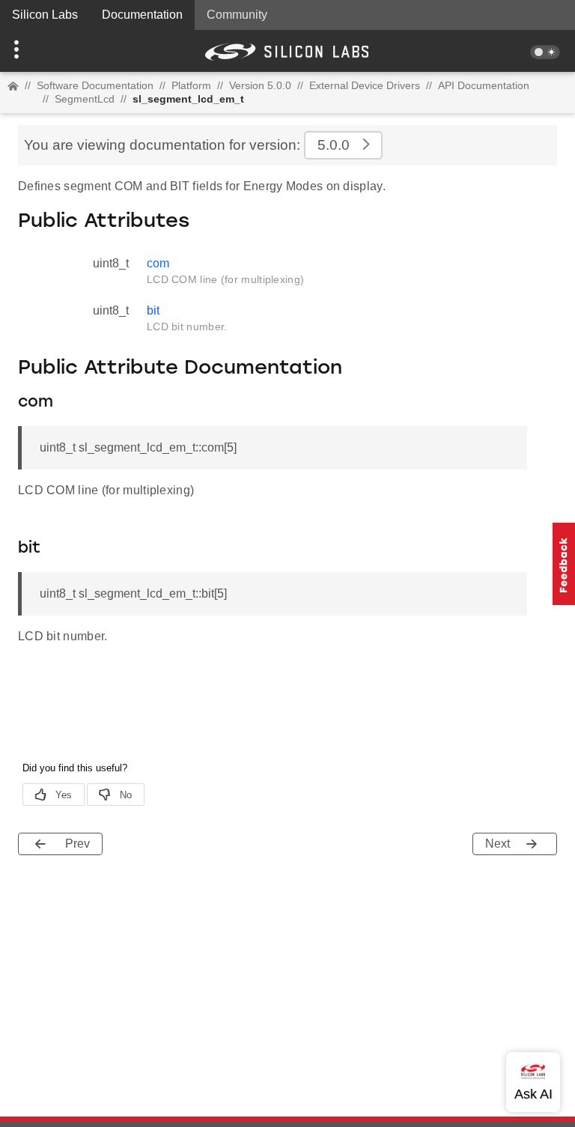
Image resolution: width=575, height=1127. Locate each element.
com (158, 263)
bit (153, 310)
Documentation (142, 14)
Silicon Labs (45, 14)
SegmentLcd (85, 99)
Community (237, 14)
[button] (43, 51)
